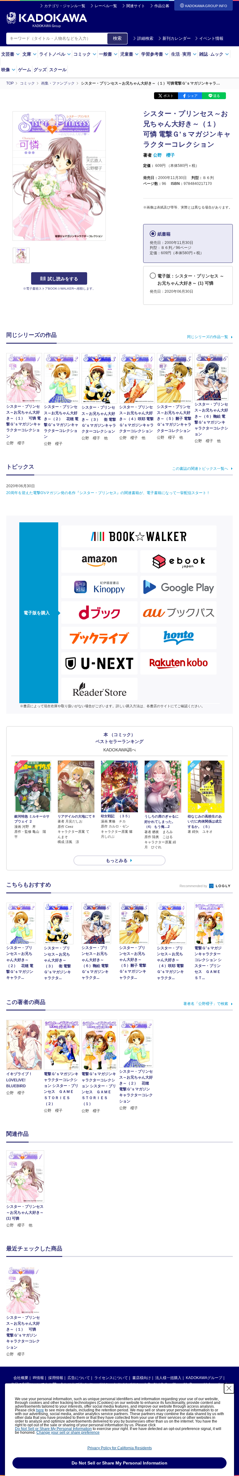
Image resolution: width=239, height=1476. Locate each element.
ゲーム (24, 69)
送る (216, 96)
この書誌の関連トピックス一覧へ (200, 468)
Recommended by (194, 886)
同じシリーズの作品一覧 (207, 337)
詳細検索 (145, 38)
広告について (79, 1378)
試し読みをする (63, 278)
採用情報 (55, 1378)
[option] (25, 1189)
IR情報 (38, 1378)
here (40, 1410)
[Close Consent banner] (229, 1388)
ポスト (168, 96)
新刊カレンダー (176, 38)
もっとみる (117, 860)
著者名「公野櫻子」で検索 (205, 1004)
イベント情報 (211, 38)
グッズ (40, 69)
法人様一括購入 (168, 1378)
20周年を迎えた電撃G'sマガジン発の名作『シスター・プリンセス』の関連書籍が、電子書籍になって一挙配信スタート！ (108, 493)
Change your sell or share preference (68, 1432)
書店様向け (141, 1378)
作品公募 (161, 6)
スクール (58, 69)
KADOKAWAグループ (204, 1378)
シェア (192, 96)
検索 (117, 38)
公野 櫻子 (164, 155)
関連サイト (135, 6)
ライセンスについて (111, 1378)
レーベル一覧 (106, 6)
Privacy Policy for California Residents (119, 1448)
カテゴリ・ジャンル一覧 (64, 6)
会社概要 (20, 1378)
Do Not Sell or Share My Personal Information (53, 1429)
